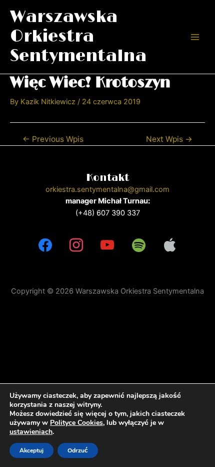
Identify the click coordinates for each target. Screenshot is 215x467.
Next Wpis (169, 139)
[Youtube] (107, 245)
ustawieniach (31, 431)
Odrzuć (78, 450)
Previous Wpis (53, 139)
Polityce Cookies (76, 422)
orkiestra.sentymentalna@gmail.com (108, 189)
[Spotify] (138, 245)
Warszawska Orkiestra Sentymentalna (78, 37)
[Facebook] (45, 245)
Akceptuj (32, 450)
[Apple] (170, 245)
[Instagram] (76, 245)
